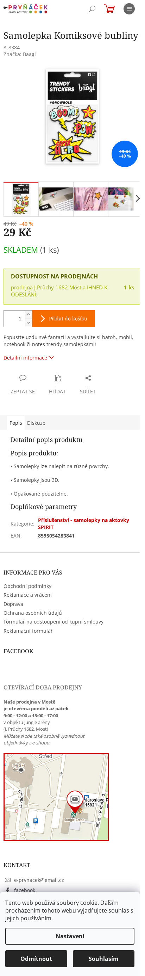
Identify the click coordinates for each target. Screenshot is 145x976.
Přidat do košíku (68, 318)
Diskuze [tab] (36, 422)
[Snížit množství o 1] (28, 323)
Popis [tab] (16, 422)
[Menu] (129, 9)
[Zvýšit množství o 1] (28, 315)
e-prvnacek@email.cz (39, 880)
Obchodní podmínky (27, 586)
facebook (24, 890)
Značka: (20, 54)
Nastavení (70, 936)
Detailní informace (25, 357)
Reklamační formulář (28, 630)
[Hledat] (92, 9)
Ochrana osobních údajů (33, 612)
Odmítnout (36, 959)
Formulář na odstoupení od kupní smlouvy (53, 621)
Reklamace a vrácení (28, 594)
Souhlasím (104, 959)
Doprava (13, 604)
